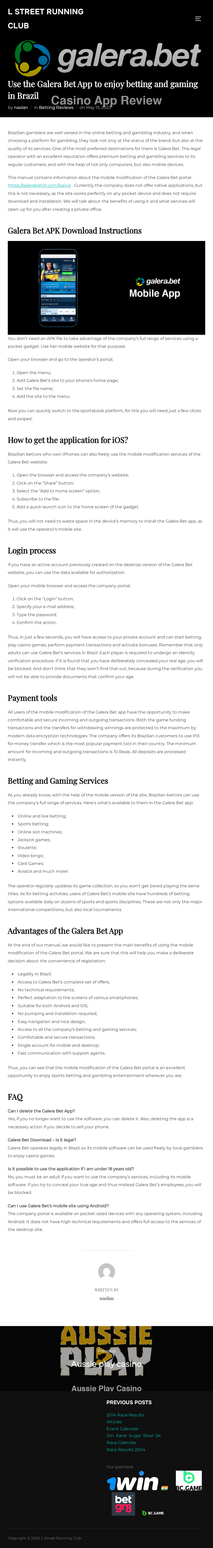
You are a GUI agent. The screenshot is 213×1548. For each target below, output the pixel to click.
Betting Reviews (56, 107)
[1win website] (138, 1489)
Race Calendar (121, 1442)
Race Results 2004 (125, 1449)
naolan (21, 107)
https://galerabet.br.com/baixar (39, 185)
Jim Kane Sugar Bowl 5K (133, 1435)
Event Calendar (122, 1428)
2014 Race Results (125, 1415)
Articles (114, 1421)
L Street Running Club (46, 19)
